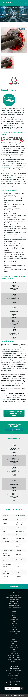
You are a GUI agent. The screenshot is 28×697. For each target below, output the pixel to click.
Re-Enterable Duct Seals (19, 18)
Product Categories (14, 592)
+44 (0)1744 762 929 (14, 430)
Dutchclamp (14, 629)
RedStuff (10, 167)
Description (14, 285)
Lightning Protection (14, 605)
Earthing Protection (14, 603)
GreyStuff (4, 167)
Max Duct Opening (14, 288)
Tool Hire (14, 643)
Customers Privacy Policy (14, 657)
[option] (14, 40)
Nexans (14, 613)
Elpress (14, 617)
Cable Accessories (14, 595)
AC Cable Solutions (14, 7)
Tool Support (14, 645)
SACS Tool (14, 633)
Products (7, 7)
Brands (14, 611)
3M (14, 621)
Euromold (14, 615)
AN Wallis (14, 627)
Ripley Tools (14, 623)
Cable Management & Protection (14, 597)
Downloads (14, 641)
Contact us (5, 399)
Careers (14, 651)
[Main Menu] (24, 3)
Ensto (14, 625)
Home (2, 7)
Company (14, 639)
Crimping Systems (14, 599)
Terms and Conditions (14, 653)
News (14, 649)
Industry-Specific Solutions (14, 607)
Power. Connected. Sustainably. (14, 659)
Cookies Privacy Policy (14, 655)
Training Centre (14, 647)
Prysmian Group (14, 619)
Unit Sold (14, 290)
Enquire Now (14, 586)
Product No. (14, 282)
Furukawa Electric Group (14, 631)
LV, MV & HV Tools (14, 601)
